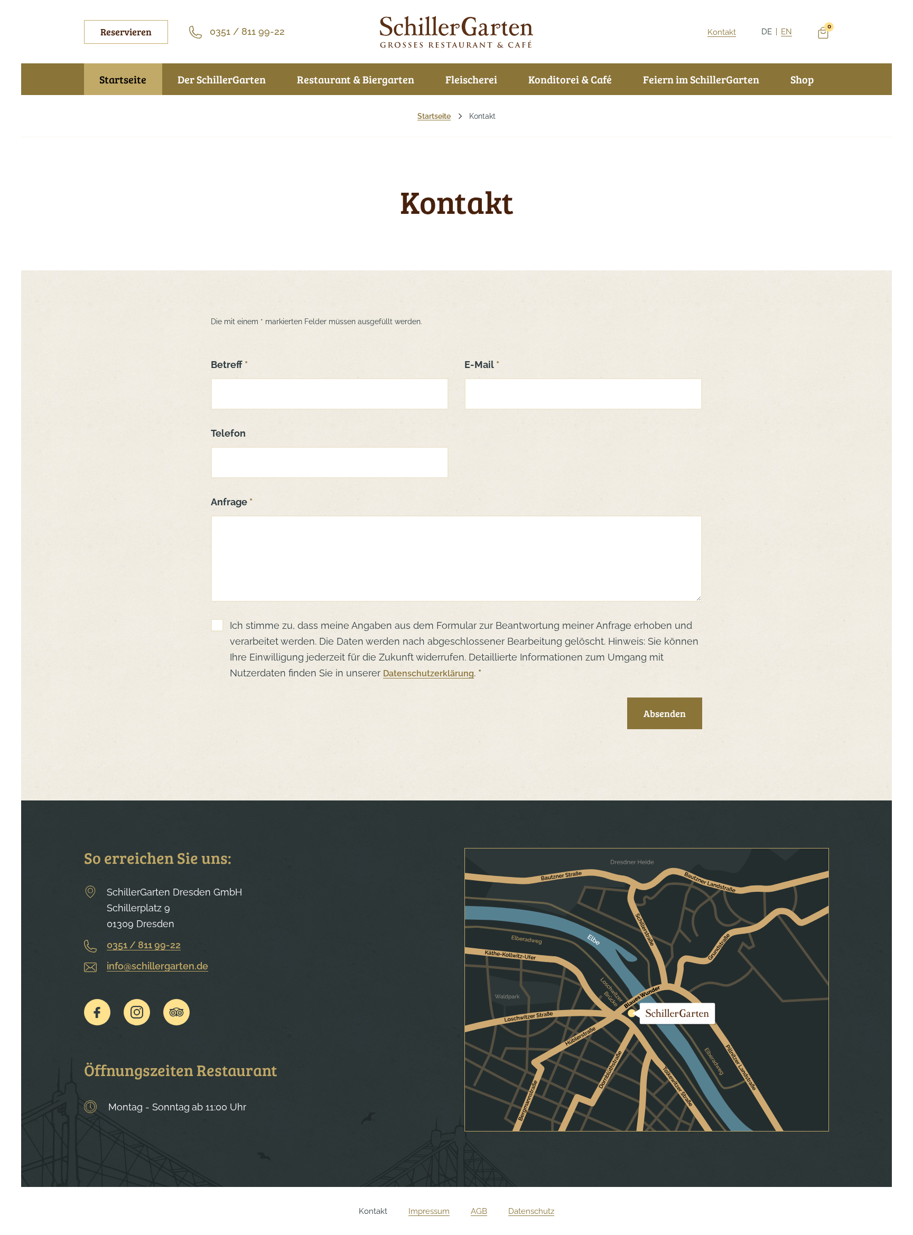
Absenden (665, 713)
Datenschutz (531, 1211)
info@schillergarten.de (157, 966)
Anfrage (232, 501)
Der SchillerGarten (222, 79)
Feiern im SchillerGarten (701, 79)
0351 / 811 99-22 (144, 944)
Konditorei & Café (570, 79)
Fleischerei (471, 79)
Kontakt (721, 32)
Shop (802, 79)
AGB (479, 1211)
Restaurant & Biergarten (355, 79)
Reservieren (126, 31)
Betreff (229, 364)
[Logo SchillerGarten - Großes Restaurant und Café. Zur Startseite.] (456, 32)
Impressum (429, 1211)
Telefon (228, 433)
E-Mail (481, 364)
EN (786, 31)
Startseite (122, 79)
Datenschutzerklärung (428, 673)
